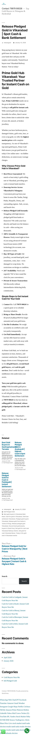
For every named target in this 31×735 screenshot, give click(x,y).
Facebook (22, 700)
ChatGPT (15, 700)
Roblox (26, 710)
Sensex (12, 720)
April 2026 (7, 657)
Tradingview (20, 720)
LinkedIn (3, 713)
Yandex (13, 716)
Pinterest (20, 710)
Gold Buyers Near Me (12, 677)
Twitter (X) (25, 713)
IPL (8, 716)
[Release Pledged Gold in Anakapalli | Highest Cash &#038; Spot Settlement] (21, 455)
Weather (22, 703)
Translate (3, 703)
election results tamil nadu (9, 730)
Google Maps (13, 706)
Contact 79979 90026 (12, 8)
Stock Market (21, 716)
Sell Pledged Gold (9, 512)
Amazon (10, 703)
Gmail (16, 703)
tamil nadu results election (21, 726)
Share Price (4, 723)
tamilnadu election (11, 733)
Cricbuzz (27, 706)
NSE (4, 720)
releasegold (7, 42)
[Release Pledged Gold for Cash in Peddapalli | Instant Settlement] (8, 486)
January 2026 (8, 661)
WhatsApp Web (6, 700)
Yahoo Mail (11, 713)
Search (4, 576)
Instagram (3, 706)
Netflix (20, 706)
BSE (7, 720)
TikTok (2, 710)
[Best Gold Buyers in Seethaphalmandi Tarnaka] (8, 452)
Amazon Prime (11, 710)
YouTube (3, 716)
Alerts (27, 720)
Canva (18, 713)
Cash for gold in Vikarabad (14, 516)
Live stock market (15, 723)
